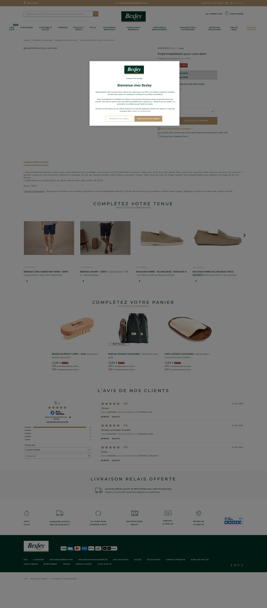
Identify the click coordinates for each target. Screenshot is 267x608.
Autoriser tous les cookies (148, 119)
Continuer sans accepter (134, 78)
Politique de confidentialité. (141, 111)
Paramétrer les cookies (119, 119)
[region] (134, 93)
